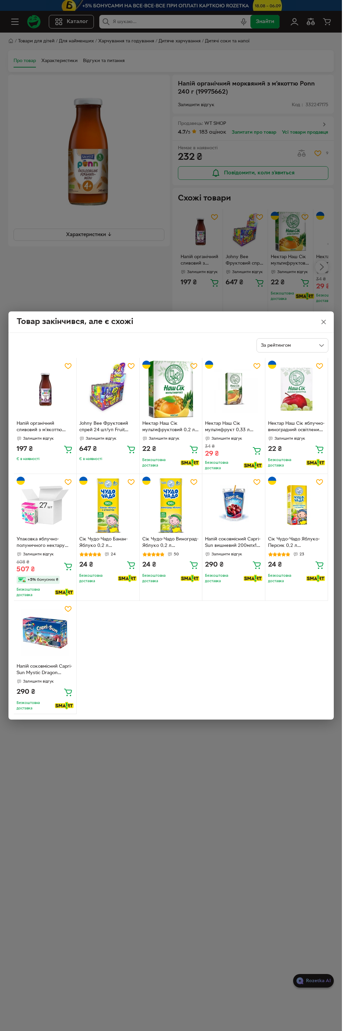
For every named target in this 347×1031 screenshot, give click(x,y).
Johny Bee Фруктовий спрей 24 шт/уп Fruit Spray (103, 427)
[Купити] (68, 449)
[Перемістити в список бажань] (68, 366)
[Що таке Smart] (190, 463)
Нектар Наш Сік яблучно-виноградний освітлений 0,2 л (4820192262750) (296, 427)
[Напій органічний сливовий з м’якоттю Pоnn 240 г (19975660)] (45, 389)
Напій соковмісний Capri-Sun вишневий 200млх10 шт (233, 543)
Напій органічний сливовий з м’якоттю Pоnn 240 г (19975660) (41, 427)
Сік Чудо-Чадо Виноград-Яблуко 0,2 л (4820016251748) (170, 543)
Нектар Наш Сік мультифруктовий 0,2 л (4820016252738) (168, 427)
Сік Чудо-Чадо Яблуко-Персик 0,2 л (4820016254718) (294, 543)
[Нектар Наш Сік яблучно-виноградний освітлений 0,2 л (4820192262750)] (296, 389)
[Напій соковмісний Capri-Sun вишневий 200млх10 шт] (233, 505)
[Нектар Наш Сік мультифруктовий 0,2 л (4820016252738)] (171, 389)
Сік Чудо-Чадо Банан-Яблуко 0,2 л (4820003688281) (103, 543)
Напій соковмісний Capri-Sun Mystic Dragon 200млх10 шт (44, 670)
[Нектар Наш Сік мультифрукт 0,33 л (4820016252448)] (233, 389)
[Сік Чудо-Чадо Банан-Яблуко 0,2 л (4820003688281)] (108, 505)
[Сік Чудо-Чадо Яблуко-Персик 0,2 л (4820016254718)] (296, 505)
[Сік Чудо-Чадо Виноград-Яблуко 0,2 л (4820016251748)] (171, 505)
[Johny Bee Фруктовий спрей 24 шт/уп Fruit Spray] (108, 389)
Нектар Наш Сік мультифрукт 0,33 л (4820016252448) (227, 427)
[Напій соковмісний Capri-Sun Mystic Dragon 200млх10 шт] (45, 632)
